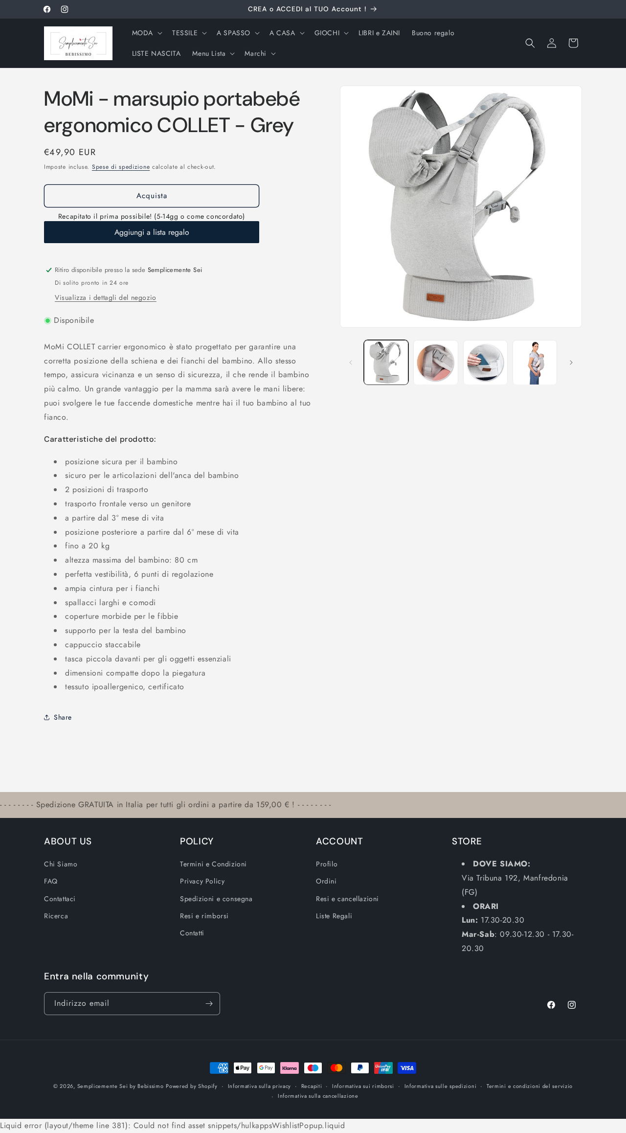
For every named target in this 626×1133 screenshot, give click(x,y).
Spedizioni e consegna (216, 899)
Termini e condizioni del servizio (530, 1086)
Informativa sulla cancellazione (318, 1096)
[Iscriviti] (209, 1003)
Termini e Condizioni (213, 864)
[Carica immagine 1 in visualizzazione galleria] (386, 362)
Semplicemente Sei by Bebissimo (120, 1086)
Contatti (192, 933)
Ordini (326, 881)
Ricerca (56, 916)
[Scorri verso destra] (571, 362)
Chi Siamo (60, 864)
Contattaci (60, 899)
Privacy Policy (202, 881)
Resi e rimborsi (204, 916)
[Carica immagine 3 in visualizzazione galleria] (485, 362)
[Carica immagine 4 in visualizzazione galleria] (535, 362)
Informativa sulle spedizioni (440, 1086)
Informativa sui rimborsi (363, 1086)
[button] (146, 33)
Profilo (326, 864)
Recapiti (311, 1086)
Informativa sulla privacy (259, 1086)
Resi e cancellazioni (347, 899)
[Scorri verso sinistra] (350, 362)
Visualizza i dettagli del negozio (105, 297)
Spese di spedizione (121, 166)
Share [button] (63, 717)
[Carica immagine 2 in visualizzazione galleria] (435, 362)
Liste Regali (334, 916)
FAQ (51, 881)
